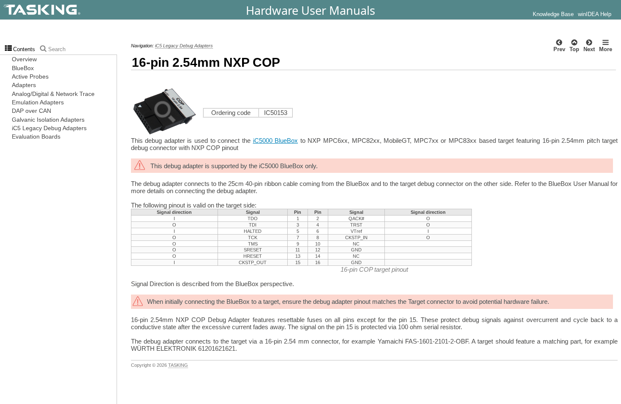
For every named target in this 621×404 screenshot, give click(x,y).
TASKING (178, 365)
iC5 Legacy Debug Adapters (184, 45)
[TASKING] (64, 10)
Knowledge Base (553, 14)
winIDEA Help (594, 14)
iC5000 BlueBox (275, 140)
